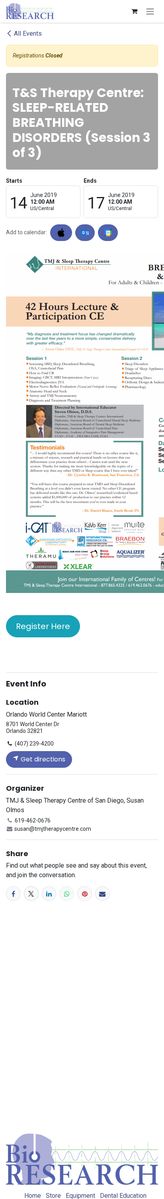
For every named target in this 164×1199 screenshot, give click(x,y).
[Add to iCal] (61, 232)
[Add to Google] (107, 232)
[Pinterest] (84, 893)
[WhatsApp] (66, 893)
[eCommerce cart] (134, 11)
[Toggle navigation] (150, 11)
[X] (31, 893)
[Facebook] (13, 893)
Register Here (43, 626)
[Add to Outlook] (85, 232)
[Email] (102, 893)
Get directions (42, 759)
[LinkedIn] (49, 893)
